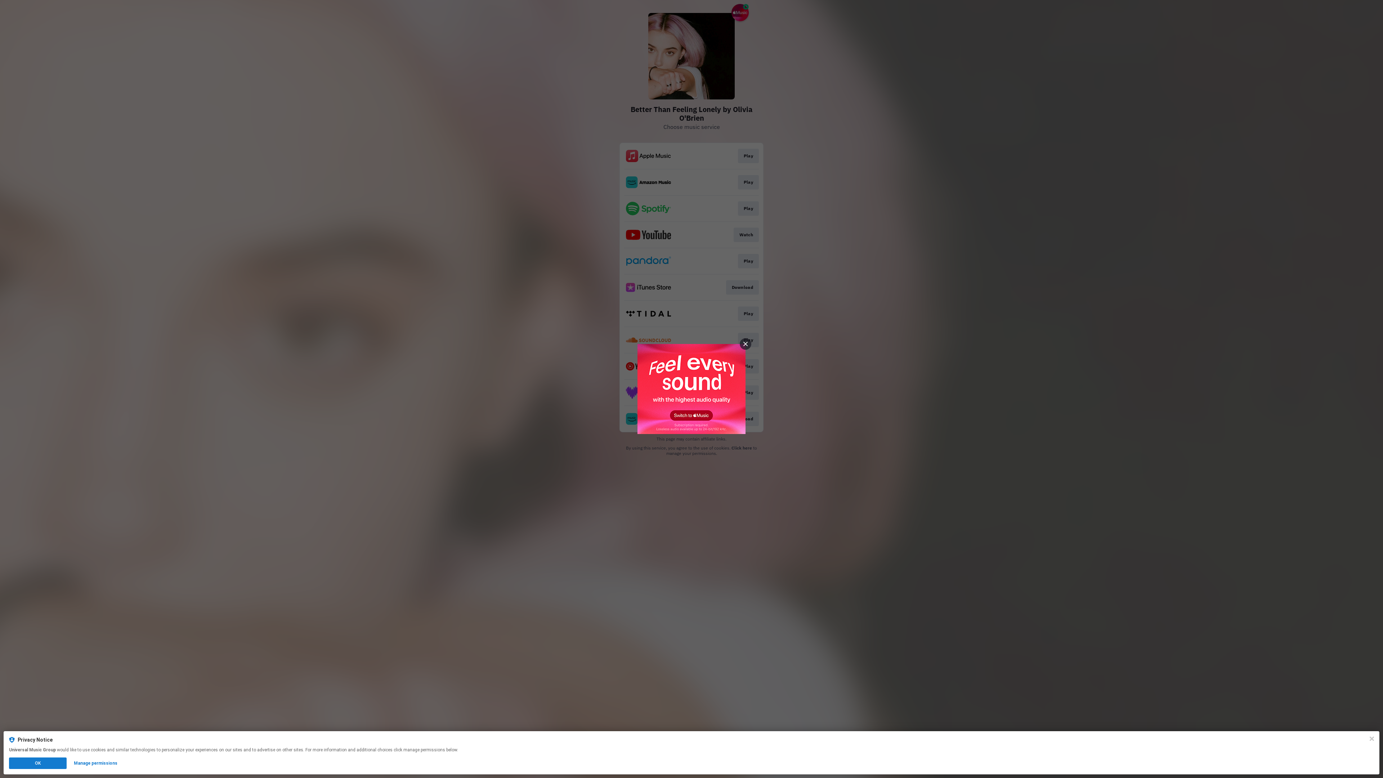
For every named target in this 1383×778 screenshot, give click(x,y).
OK (38, 763)
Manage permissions (95, 763)
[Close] (1372, 739)
